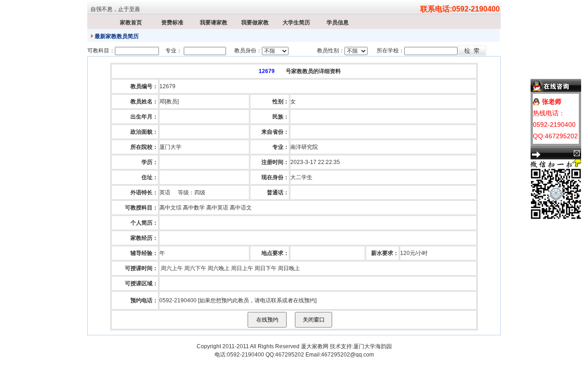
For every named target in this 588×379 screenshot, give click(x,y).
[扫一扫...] (532, 163)
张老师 (551, 101)
